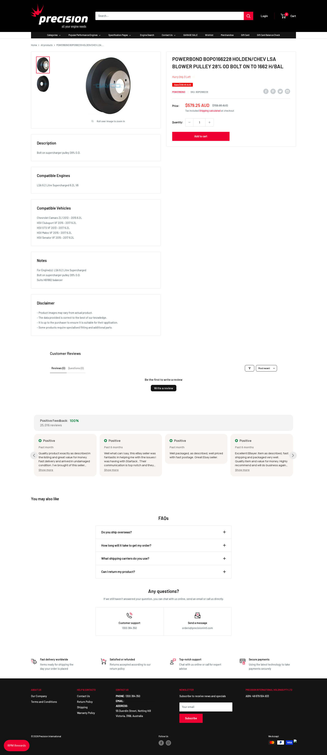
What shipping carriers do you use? (125, 558)
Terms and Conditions (44, 701)
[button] (46, 470)
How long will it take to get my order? (126, 545)
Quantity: (177, 122)
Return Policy (85, 701)
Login (264, 16)
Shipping (82, 707)
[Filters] (249, 368)
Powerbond (178, 92)
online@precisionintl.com (140, 701)
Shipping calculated (209, 110)
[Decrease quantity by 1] (189, 122)
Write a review (163, 388)
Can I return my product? (118, 571)
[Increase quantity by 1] (209, 122)
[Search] (248, 16)
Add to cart (200, 136)
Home (34, 45)
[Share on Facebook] (266, 91)
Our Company (39, 696)
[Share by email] (287, 91)
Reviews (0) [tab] (58, 368)
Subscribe (191, 718)
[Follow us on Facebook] (161, 743)
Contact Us (83, 696)
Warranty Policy (86, 713)
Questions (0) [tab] (76, 368)
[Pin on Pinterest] (273, 91)
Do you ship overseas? (116, 532)
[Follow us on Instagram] (168, 743)
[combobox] (169, 16)
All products (47, 45)
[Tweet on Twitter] (280, 91)
